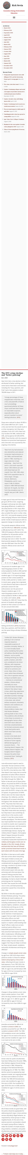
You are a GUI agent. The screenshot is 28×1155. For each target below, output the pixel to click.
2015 (18, 417)
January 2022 (7, 49)
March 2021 (7, 61)
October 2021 (7, 51)
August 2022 (7, 39)
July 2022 (6, 42)
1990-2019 (17, 528)
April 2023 (7, 35)
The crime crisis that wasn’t (11, 84)
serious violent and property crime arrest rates (13, 960)
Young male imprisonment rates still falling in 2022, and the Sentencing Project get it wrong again (14, 77)
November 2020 (8, 68)
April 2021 (6, 58)
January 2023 (7, 37)
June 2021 (6, 56)
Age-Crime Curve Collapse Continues (14, 119)
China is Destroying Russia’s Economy (14, 129)
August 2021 (7, 54)
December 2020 (8, 65)
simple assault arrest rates (17, 953)
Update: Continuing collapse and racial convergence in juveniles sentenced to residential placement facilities (14, 92)
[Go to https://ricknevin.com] (15, 5)
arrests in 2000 (13, 1026)
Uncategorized (12, 1146)
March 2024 (7, 28)
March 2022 (7, 44)
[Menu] (14, 17)
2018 (18, 598)
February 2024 (8, 30)
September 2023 (8, 32)
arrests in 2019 (13, 1031)
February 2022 (8, 46)
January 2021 (7, 63)
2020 (2, 438)
